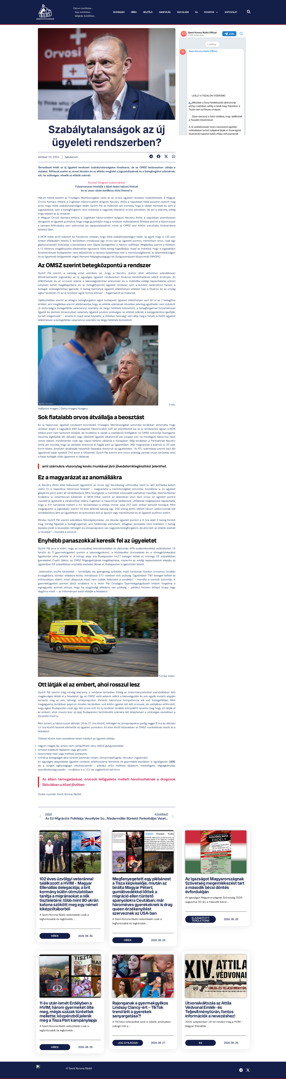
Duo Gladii (183, 12)
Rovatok (209, 12)
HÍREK (134, 12)
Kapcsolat (231, 12)
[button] (151, 156)
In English (118, 12)
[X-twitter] (248, 1070)
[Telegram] (241, 1070)
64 (196, 12)
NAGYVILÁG (164, 12)
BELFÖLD (147, 12)
